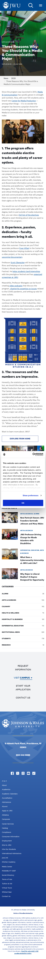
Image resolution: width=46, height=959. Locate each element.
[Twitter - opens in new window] (17, 773)
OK (23, 503)
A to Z (4, 781)
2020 (13, 78)
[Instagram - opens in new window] (23, 773)
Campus (25, 677)
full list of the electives (29, 215)
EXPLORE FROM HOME (20, 438)
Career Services (8, 824)
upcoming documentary (12, 257)
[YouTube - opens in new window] (28, 773)
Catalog (5, 828)
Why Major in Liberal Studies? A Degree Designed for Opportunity (32, 577)
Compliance (6, 832)
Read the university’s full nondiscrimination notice (26, 952)
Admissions (6, 802)
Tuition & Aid (7, 883)
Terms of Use (7, 879)
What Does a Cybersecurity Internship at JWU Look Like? (32, 560)
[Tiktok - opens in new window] (33, 773)
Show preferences (31, 495)
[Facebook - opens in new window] (12, 773)
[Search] (30, 5)
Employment (7, 841)
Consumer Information (10, 836)
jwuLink (5, 858)
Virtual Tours (7, 888)
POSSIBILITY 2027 (9, 871)
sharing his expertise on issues (23, 288)
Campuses (6, 819)
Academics (6, 789)
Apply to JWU (7, 811)
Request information (23, 667)
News (6, 78)
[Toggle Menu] (40, 5)
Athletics (5, 815)
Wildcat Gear (7, 892)
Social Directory (8, 875)
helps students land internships (26, 271)
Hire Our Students (9, 849)
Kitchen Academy (8, 862)
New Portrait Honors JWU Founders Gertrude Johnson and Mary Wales (32, 520)
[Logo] (12, 5)
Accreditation (7, 798)
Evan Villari (24, 248)
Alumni (4, 806)
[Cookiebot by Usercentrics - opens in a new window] (32, 454)
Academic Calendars (10, 794)
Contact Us (6, 896)
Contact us (23, 697)
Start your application (23, 687)
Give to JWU (6, 845)
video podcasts (15, 285)
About (4, 785)
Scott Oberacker (18, 262)
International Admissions (11, 853)
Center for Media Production (24, 100)
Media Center (7, 866)
